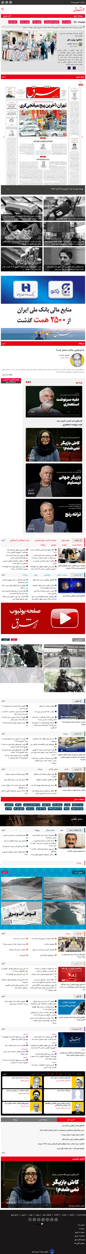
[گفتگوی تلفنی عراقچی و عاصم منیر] (71, 585)
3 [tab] (78, 193)
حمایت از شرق (80, 1232)
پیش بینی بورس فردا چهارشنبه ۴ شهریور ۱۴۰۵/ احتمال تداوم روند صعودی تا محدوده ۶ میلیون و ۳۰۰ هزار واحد (64, 242)
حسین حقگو (25, 1080)
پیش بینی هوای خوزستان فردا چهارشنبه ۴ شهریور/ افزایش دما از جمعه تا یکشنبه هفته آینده (43, 1056)
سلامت (64, 545)
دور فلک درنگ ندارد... (63, 1090)
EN (11, 2)
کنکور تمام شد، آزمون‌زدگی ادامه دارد (42, 938)
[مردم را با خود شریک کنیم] (36, 1082)
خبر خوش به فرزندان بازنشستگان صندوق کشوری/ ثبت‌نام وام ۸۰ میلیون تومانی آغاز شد (71, 757)
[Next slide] (74, 68)
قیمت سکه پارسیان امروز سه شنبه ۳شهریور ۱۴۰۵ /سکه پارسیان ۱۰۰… (16, 756)
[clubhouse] (34, 1219)
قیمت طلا (36, 22)
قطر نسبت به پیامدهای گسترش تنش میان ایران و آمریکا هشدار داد (15, 592)
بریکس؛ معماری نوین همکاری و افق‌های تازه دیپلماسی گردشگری (57, 1104)
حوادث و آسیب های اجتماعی (45, 540)
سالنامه (61, 1074)
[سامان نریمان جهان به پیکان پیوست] (71, 779)
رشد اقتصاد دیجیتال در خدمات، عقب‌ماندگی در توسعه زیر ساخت (45, 969)
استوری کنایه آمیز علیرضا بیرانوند (15, 774)
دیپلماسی (47, 575)
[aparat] (38, 1219)
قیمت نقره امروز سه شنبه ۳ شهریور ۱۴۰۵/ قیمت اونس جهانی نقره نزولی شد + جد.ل (43, 752)
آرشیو (4, 77)
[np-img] (43, 136)
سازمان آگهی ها (79, 1243)
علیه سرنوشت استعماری (72, 424)
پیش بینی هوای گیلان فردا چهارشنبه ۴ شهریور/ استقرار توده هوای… (14, 1038)
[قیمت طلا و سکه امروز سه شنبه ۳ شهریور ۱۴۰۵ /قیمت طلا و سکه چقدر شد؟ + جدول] (21, 259)
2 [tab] (80, 193)
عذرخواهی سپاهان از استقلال (45, 779)
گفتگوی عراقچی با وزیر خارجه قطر (43, 580)
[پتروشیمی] (43, 334)
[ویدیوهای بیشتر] (28, 382)
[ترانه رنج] (54, 515)
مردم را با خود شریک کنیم (20, 1078)
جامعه (77, 540)
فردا (78, 933)
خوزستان (24, 1049)
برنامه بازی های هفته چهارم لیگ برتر (42, 785)
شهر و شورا (65, 540)
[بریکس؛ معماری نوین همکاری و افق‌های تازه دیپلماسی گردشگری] (78, 1108)
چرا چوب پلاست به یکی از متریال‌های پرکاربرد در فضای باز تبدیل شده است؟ (43, 1013)
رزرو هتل (18, 805)
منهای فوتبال (53, 769)
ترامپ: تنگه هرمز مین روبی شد (44, 711)
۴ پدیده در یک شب (19, 938)
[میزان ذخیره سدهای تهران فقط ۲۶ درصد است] (21, 888)
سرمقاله (81, 343)
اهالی (52, 1074)
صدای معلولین (76, 819)
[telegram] (47, 1219)
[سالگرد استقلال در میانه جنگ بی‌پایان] (29, 46)
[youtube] (30, 1219)
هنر (62, 830)
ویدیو (79, 382)
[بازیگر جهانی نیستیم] (54, 480)
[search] (2, 2)
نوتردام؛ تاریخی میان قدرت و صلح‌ (43, 949)
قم (27, 1042)
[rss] (56, 1219)
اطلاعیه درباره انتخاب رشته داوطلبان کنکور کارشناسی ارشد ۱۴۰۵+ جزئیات (71, 567)
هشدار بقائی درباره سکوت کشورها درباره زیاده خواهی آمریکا (44, 586)
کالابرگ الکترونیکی (51, 22)
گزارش (6, 639)
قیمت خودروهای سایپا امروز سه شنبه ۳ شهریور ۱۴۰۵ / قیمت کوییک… (14, 745)
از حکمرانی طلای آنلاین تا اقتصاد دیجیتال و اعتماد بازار (16, 986)
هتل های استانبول (77, 809)
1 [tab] (83, 193)
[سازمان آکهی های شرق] (11, 380)
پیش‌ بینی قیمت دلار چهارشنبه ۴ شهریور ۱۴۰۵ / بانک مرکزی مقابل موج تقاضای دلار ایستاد (21, 242)
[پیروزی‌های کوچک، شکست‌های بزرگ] (36, 1108)
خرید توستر (30, 809)
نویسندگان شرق (80, 1239)
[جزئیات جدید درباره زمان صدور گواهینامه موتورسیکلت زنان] (64, 655)
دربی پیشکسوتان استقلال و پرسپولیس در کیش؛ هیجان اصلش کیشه (72, 1054)
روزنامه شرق (78, 16)
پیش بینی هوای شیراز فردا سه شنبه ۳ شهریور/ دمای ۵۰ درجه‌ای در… (15, 1061)
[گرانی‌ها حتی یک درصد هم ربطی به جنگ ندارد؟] (71, 944)
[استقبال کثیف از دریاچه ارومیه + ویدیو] (64, 888)
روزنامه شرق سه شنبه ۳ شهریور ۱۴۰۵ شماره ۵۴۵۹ (67, 189)
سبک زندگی (50, 830)
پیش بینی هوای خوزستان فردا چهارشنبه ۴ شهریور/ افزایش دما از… (17, 551)
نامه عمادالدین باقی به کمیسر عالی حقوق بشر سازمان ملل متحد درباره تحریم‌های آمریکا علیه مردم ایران (65, 268)
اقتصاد (77, 733)
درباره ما (82, 1228)
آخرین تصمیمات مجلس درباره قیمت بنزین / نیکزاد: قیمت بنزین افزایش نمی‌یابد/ (43, 760)
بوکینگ (66, 809)
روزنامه (43, 545)
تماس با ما (81, 1225)
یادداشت (79, 1074)
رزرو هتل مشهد (57, 805)
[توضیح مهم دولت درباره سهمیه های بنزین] (64, 208)
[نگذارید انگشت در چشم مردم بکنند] (36, 1095)
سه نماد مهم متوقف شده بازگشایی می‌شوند (69, 26)
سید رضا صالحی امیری (63, 1108)
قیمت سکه (25, 22)
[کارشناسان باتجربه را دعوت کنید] (78, 1082)
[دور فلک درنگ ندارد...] (78, 1095)
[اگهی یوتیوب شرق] (43, 618)
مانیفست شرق (80, 1236)
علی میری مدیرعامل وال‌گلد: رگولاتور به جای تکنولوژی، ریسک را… (14, 969)
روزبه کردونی (24, 1106)
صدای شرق (15, 1215)
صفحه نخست (81, 1215)
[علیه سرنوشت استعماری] (43, 1184)
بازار (78, 996)
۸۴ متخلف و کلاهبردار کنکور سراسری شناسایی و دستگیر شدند (15, 562)
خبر (14, 639)
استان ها (76, 1029)
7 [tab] (67, 193)
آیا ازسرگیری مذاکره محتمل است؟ (70, 350)
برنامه (69, 1074)
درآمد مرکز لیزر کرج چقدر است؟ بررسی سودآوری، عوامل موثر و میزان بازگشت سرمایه (43, 1020)
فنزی (33, 1074)
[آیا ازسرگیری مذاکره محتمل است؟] (77, 360)
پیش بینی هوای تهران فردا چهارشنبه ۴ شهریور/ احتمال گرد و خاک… (15, 567)
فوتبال (66, 769)
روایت (30, 1215)
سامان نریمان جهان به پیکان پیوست (73, 790)
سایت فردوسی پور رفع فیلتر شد (16, 974)
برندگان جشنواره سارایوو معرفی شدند (42, 854)
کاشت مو (8, 809)
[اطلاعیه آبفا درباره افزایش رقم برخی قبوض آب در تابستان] (21, 913)
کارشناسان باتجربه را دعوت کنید (60, 1078)
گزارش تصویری (78, 1158)
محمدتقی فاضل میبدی (63, 1080)
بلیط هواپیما (46, 805)
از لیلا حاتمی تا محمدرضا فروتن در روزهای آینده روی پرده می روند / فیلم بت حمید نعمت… (43, 843)
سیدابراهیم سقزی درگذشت (76, 851)
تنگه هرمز (12, 22)
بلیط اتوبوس (9, 805)
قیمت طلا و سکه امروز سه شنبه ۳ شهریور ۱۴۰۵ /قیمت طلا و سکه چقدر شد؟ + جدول (21, 268)
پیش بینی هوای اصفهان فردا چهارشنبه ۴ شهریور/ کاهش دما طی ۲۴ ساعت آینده (43, 567)
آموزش (53, 545)
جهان (36, 575)
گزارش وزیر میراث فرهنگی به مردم (15, 841)
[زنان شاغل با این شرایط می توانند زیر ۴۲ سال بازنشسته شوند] (21, 655)
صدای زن (78, 639)
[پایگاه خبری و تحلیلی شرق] (79, 9)
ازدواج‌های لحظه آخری (47, 955)
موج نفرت (22, 955)
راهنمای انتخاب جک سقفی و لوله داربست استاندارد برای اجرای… (16, 1002)
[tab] (78, 540)
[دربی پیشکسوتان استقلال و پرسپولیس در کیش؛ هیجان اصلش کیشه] (71, 1039)
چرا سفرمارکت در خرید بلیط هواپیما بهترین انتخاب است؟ (44, 1008)
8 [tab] (64, 193)
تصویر (23, 1215)
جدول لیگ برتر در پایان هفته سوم (15, 779)
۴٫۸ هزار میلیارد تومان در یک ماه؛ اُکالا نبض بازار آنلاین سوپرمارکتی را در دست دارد (72, 987)
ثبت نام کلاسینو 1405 (54, 809)
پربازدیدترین (43, 1119)
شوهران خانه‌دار (49, 944)
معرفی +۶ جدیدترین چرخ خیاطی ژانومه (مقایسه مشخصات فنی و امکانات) (43, 1002)
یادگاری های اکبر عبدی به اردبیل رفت (14, 846)
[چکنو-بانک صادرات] (43, 290)
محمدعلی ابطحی (23, 1093)
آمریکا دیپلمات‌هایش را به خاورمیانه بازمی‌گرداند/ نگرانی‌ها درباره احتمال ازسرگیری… (44, 725)
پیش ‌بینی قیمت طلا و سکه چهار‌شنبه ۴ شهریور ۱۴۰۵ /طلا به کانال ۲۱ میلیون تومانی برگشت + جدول (21, 217)
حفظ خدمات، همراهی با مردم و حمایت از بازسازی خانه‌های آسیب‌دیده (44, 981)
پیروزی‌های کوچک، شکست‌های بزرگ (17, 1103)
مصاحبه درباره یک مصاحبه (17, 949)
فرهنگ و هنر (74, 830)
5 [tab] (72, 193)
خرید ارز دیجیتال (78, 805)
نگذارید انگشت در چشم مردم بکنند (17, 1090)
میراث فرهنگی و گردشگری (19, 540)
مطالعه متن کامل (7, 374)
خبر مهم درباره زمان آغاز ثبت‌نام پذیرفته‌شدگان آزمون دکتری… (17, 556)
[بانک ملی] (43, 315)
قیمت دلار (66, 22)
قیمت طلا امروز (41, 809)
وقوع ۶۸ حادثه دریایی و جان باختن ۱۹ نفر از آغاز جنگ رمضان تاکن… (14, 718)
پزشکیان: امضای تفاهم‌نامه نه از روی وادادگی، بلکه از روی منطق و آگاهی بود (44, 597)
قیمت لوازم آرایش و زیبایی (32, 805)
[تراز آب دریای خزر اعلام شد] (64, 913)
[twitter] (43, 1219)
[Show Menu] (2, 8)
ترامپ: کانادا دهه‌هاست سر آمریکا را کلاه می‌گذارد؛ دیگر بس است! (44, 718)
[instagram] (52, 1219)
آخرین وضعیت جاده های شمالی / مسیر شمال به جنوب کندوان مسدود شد (43, 556)
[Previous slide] (69, 68)
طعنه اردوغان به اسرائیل (46, 706)
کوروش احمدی (64, 355)
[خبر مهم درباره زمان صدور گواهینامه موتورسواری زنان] (64, 680)
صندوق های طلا (19, 809)
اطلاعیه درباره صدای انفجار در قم (15, 1045)
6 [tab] (70, 193)
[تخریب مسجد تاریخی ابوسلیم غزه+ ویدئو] (71, 711)
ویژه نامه (43, 1074)
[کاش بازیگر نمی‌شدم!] (54, 445)
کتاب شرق (7, 16)
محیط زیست (77, 545)
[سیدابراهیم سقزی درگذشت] (71, 840)
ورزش (77, 769)
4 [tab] (75, 193)
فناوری (77, 963)
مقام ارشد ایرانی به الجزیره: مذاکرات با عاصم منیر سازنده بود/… (15, 712)
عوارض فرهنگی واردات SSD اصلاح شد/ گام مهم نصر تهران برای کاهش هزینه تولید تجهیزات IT (43, 987)
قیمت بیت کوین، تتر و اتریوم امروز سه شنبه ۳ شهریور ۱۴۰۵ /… (15, 740)
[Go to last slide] (4, 137)
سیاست (77, 575)
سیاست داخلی (62, 575)
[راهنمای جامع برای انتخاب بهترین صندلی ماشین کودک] (71, 1007)
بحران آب (78, 872)
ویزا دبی (67, 805)
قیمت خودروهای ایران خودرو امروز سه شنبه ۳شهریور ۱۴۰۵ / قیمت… (14, 751)
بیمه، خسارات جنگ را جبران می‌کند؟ (14, 944)
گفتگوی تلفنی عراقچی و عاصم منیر (74, 596)
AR (7, 2)
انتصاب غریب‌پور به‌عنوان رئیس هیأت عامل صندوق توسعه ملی (15, 597)
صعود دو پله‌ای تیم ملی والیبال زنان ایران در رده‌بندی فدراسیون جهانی (44, 792)
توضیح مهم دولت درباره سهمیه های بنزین (70, 218)
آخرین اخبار (71, 1119)
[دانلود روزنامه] (5, 189)
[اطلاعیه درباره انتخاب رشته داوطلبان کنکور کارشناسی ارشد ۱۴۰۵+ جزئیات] (71, 555)
